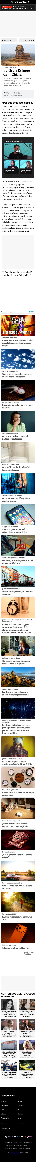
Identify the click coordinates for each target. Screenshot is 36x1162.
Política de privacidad (21, 1145)
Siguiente (28, 40)
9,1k (24, 1137)
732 (30, 1137)
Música (3, 1114)
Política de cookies (11, 1148)
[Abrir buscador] (29, 2)
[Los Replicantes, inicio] (18, 2)
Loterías (21, 1123)
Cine (2, 1110)
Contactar (9, 1145)
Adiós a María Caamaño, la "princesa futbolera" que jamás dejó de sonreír (9, 1034)
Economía (4, 1106)
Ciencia (20, 1106)
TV (19, 1110)
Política (20, 1101)
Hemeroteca (5, 1129)
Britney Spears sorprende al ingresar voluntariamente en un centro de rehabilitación (27, 1054)
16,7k (18, 1137)
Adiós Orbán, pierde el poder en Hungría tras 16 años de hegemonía (9, 1075)
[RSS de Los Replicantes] (6, 1137)
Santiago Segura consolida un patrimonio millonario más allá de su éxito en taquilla (27, 1034)
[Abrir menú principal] (2, 2)
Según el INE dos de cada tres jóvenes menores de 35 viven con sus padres (27, 1014)
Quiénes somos (8, 1142)
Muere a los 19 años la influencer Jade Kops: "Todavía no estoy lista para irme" (9, 1014)
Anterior (7, 40)
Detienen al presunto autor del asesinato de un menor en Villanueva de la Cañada (26, 1075)
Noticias (4, 1101)
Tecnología (4, 1118)
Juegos (20, 1114)
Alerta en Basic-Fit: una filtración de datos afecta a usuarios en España (9, 1054)
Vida (19, 1118)
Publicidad (27, 1142)
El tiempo (4, 1123)
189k (11, 1137)
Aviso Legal (18, 1142)
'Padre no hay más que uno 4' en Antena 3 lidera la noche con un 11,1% (17, 7)
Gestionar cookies (24, 1148)
